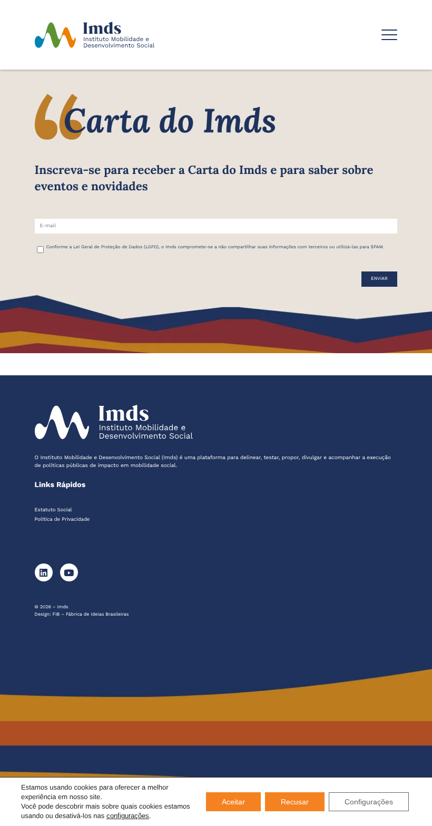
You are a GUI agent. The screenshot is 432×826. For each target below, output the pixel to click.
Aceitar (233, 802)
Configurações (369, 802)
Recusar (295, 802)
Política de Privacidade (62, 519)
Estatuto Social (53, 510)
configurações (127, 816)
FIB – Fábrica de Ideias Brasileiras (91, 614)
